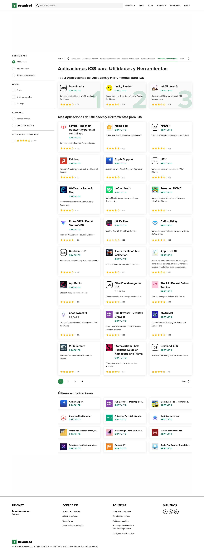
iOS (150, 6)
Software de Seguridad (130, 59)
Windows (129, 6)
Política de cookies (121, 521)
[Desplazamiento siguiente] (188, 58)
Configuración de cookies (124, 533)
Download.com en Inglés (73, 525)
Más (186, 5)
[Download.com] (22, 5)
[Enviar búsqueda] (37, 5)
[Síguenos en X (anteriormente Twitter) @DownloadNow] (171, 511)
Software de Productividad (110, 59)
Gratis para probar (24, 97)
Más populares (23, 68)
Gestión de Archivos (25, 125)
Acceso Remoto (23, 119)
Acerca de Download (71, 511)
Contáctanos (67, 521)
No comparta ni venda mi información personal (123, 527)
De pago (20, 103)
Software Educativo (148, 59)
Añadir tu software (70, 516)
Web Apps (174, 6)
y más (34, 140)
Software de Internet (90, 59)
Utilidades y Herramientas (167, 59)
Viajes (182, 59)
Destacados (22, 62)
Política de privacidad (122, 511)
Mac (141, 6)
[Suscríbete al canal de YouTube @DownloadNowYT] (176, 511)
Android (160, 6)
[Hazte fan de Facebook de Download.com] (165, 511)
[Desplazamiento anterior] (68, 58)
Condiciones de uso (121, 516)
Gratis (19, 90)
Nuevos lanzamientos (26, 75)
